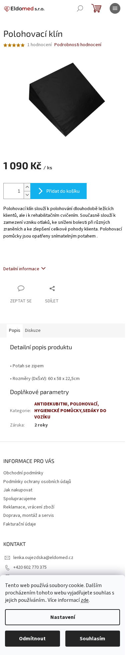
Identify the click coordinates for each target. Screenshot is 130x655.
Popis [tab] (14, 330)
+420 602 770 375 (30, 567)
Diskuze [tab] (33, 330)
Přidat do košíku (63, 191)
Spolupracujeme (19, 498)
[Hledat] (80, 8)
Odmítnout (32, 638)
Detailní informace (21, 269)
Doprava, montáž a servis (28, 515)
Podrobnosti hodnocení (77, 45)
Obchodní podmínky (23, 473)
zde (85, 600)
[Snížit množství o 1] (27, 195)
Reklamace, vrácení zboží (28, 507)
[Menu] (115, 8)
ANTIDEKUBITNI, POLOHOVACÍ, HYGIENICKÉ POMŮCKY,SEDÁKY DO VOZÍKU (70, 410)
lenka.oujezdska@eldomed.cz (43, 557)
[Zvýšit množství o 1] (27, 187)
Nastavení (62, 617)
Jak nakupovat (17, 490)
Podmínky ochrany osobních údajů (37, 481)
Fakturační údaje (19, 524)
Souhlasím (92, 638)
